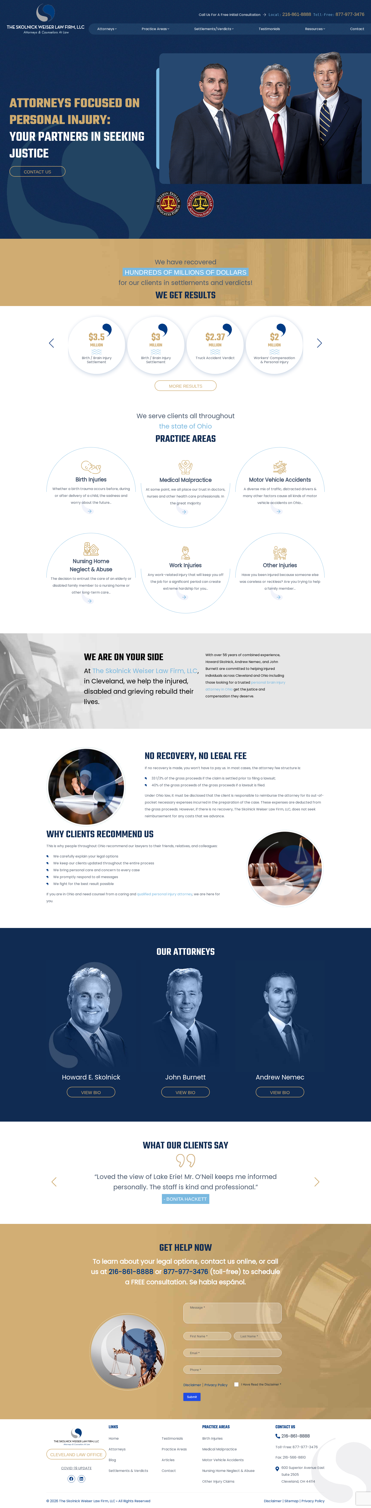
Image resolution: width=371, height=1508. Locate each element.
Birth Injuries (212, 1490)
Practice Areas (154, 28)
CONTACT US (37, 172)
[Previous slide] (51, 343)
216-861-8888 (296, 14)
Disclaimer (192, 1436)
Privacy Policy (216, 1436)
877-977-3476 (350, 14)
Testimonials (269, 28)
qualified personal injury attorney (164, 894)
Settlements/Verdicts (212, 28)
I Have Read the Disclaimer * (261, 1436)
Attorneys (105, 28)
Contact (357, 28)
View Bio (91, 1092)
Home (114, 1490)
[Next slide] (319, 343)
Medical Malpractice (219, 1500)
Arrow (91, 511)
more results (185, 386)
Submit (192, 1448)
